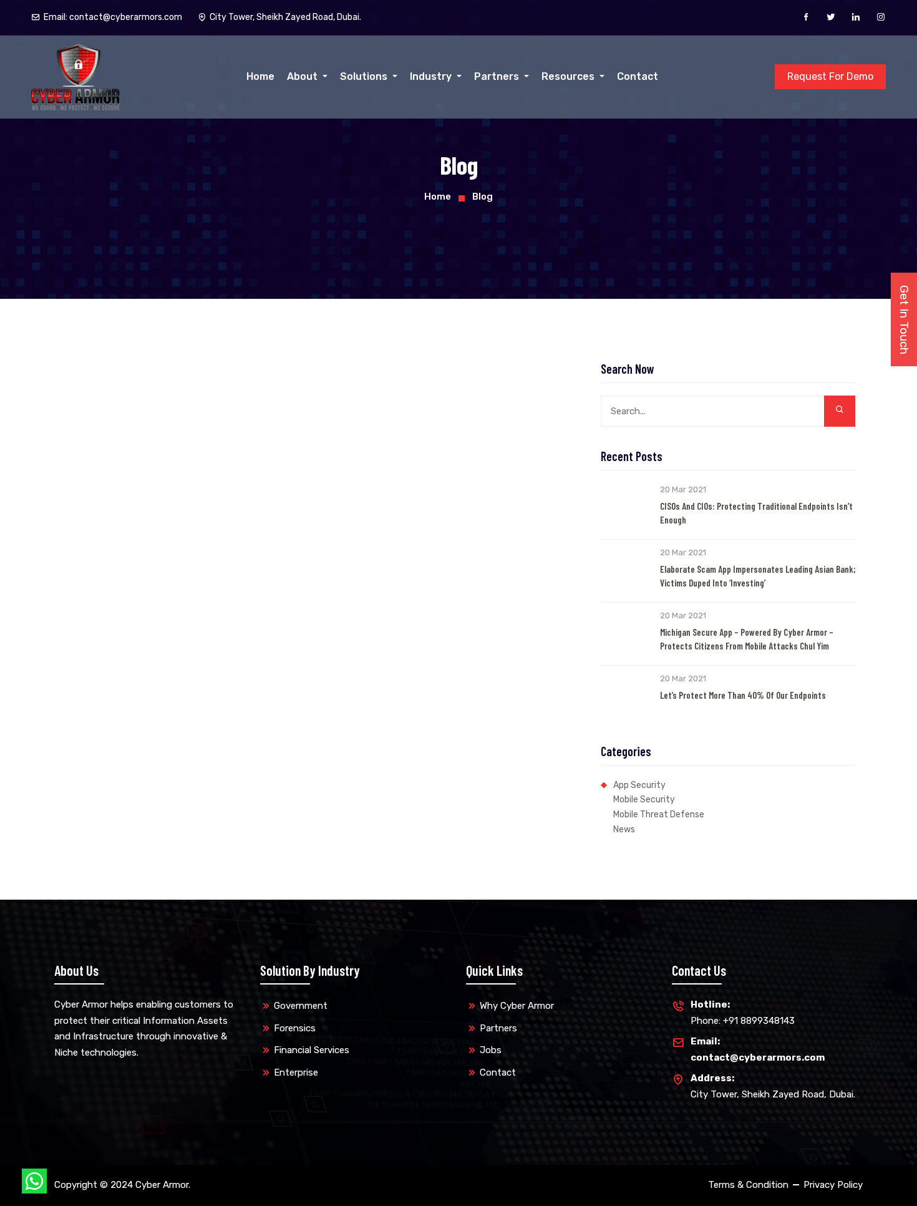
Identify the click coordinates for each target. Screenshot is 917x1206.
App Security (639, 785)
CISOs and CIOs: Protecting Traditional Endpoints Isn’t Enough (756, 513)
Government (301, 1005)
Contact (637, 76)
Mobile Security (644, 799)
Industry (432, 76)
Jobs (491, 1050)
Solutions (365, 76)
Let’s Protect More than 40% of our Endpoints (743, 695)
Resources (569, 76)
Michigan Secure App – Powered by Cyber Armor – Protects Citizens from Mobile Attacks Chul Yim (746, 639)
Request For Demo (830, 76)
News (624, 829)
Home (260, 76)
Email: (113, 17)
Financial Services (311, 1050)
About (303, 76)
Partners (498, 76)
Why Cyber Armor (517, 1005)
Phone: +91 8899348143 (743, 1012)
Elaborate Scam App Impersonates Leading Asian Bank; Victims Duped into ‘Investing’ (757, 576)
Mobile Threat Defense (658, 814)
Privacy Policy (833, 1184)
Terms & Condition (748, 1184)
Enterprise (296, 1072)
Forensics (295, 1028)
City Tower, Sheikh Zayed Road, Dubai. (773, 1086)
